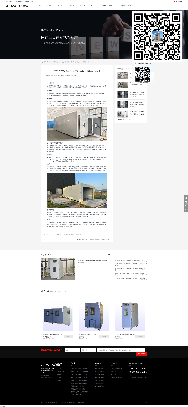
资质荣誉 (59, 374)
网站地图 (144, 402)
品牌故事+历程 (60, 371)
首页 (40, 5)
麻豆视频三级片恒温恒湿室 (78, 389)
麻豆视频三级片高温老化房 (78, 386)
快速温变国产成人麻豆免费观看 (79, 377)
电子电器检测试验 (100, 374)
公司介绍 (59, 368)
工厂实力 (59, 377)
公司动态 (61, 62)
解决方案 (93, 5)
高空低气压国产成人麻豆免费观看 (79, 383)
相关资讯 (45, 254)
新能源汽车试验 (99, 368)
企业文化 (59, 380)
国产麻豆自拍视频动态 (107, 5)
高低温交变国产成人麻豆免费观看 (79, 371)
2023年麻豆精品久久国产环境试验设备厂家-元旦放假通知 (95, 239)
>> (109, 254)
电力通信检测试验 (100, 383)
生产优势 (71, 5)
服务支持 (82, 5)
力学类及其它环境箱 (76, 395)
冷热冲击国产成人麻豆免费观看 (79, 374)
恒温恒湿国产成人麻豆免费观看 (79, 368)
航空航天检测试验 (100, 371)
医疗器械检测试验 (100, 377)
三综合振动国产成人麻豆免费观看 (79, 380)
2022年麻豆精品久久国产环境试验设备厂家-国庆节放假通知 (65, 234)
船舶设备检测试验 (100, 386)
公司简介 (49, 5)
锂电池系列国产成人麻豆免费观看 (79, 392)
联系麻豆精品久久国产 (125, 5)
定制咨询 (120, 119)
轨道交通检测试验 (100, 380)
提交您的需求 (141, 353)
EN (181, 1)
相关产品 (45, 291)
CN (176, 1)
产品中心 (60, 5)
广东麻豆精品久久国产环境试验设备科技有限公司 (17, 6)
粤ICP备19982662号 (80, 402)
